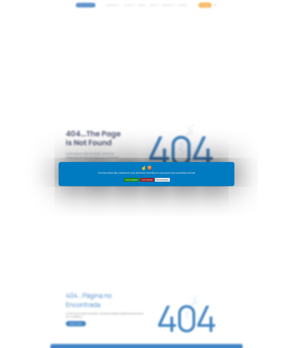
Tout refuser (147, 179)
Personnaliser (162, 179)
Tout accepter (131, 179)
